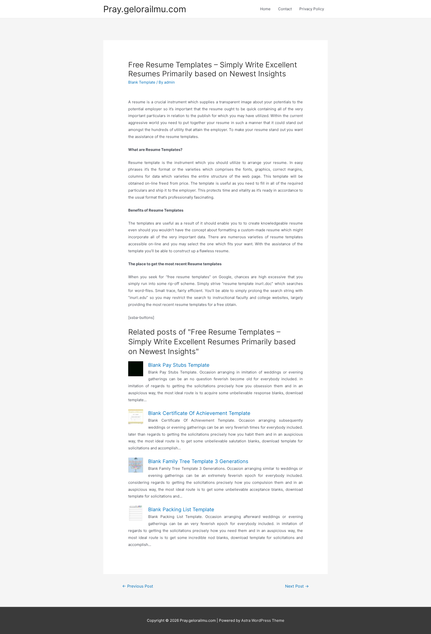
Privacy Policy (311, 8)
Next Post (297, 586)
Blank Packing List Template (181, 509)
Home (265, 8)
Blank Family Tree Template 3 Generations (198, 461)
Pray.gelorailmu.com (144, 9)
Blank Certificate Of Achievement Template (199, 413)
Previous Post (137, 586)
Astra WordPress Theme (262, 620)
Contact (285, 8)
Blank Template (141, 82)
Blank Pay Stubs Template (179, 365)
